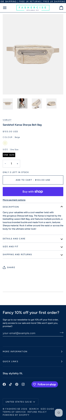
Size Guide (47, 409)
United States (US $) (19, 402)
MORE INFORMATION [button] (15, 351)
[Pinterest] (16, 384)
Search (34, 409)
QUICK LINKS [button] (10, 361)
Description (11, 207)
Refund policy (37, 412)
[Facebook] (4, 384)
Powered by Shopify (16, 415)
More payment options (14, 200)
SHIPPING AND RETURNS (17, 254)
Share (11, 267)
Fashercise (12, 409)
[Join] (60, 332)
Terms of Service (14, 412)
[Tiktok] (10, 384)
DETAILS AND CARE (14, 239)
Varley (7, 120)
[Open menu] (8, 7)
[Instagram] (23, 384)
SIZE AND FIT (10, 246)
